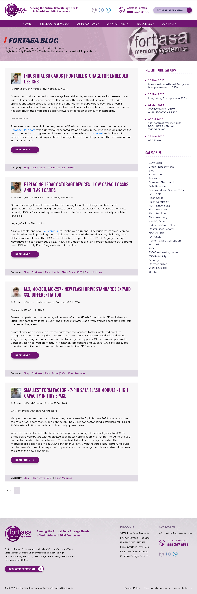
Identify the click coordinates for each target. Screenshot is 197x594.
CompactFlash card (23, 129)
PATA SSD (155, 236)
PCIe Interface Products (134, 547)
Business (37, 272)
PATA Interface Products (135, 538)
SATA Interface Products (134, 533)
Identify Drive (157, 221)
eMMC (72, 168)
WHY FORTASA (116, 23)
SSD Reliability (157, 256)
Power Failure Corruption (165, 240)
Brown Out (156, 174)
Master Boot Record (161, 229)
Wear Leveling (158, 268)
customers (51, 231)
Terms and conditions (157, 588)
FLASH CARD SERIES (132, 542)
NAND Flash (156, 233)
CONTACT (168, 23)
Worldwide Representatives (175, 533)
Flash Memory (158, 209)
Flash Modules (56, 168)
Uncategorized (158, 264)
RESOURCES (144, 23)
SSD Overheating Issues (163, 252)
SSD (151, 248)
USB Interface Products (134, 551)
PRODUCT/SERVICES (54, 23)
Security (154, 260)
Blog (26, 168)
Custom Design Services (135, 556)
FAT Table (155, 194)
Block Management (161, 166)
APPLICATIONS (87, 23)
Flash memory (158, 217)
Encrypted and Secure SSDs (166, 190)
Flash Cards (39, 168)
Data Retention (158, 186)
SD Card (154, 244)
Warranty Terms (183, 588)
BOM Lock (155, 163)
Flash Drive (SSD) (72, 272)
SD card (98, 133)
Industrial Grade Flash (162, 225)
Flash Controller (159, 201)
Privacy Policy (132, 588)
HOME (27, 23)
